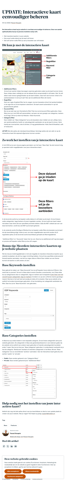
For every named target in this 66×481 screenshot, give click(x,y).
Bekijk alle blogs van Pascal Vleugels (21, 436)
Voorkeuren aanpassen (15, 476)
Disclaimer (15, 479)
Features (14, 425)
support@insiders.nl (48, 413)
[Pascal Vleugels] (5, 432)
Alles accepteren (13, 471)
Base (5, 425)
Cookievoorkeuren (37, 479)
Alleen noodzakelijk (32, 471)
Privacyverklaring (25, 479)
